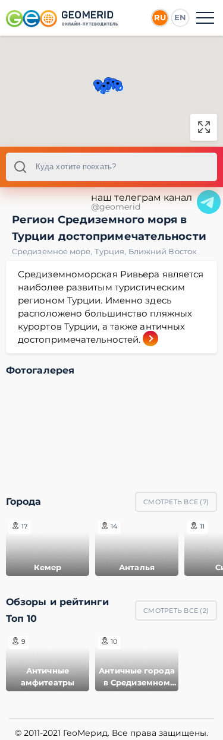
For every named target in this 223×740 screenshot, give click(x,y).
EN (180, 17)
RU (160, 17)
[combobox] (111, 167)
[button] (117, 86)
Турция (111, 251)
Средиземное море (53, 251)
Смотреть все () (176, 502)
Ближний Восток (162, 251)
